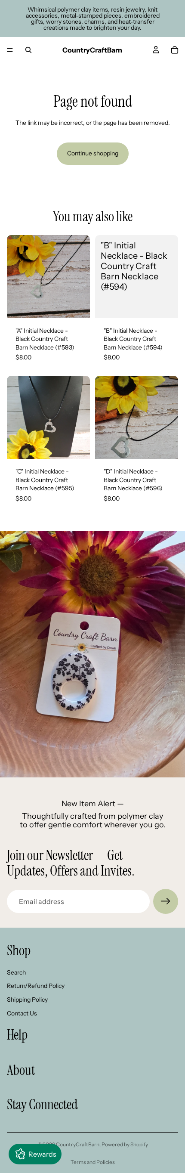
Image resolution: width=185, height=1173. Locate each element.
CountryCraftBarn (77, 1144)
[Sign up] (165, 901)
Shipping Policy (27, 999)
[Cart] (174, 49)
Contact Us (22, 1013)
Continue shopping (92, 153)
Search (16, 972)
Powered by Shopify (125, 1144)
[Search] (28, 49)
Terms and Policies (93, 1162)
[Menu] (10, 50)
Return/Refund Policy (36, 986)
